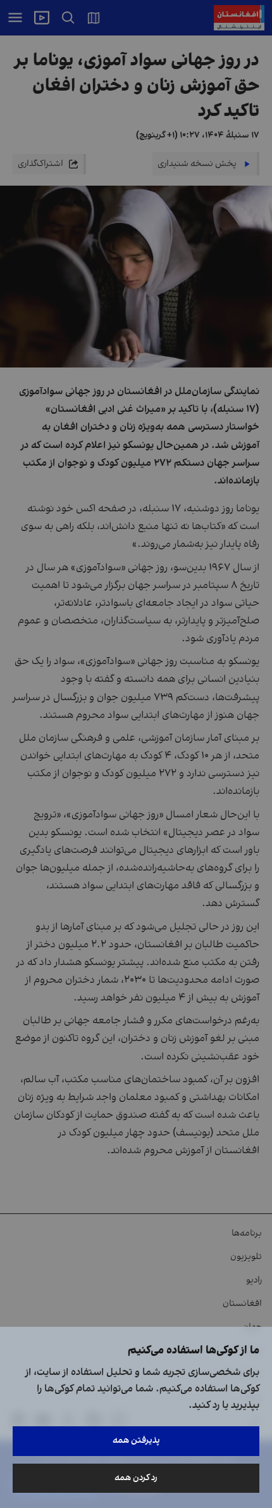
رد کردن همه (136, 1478)
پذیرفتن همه (136, 1440)
